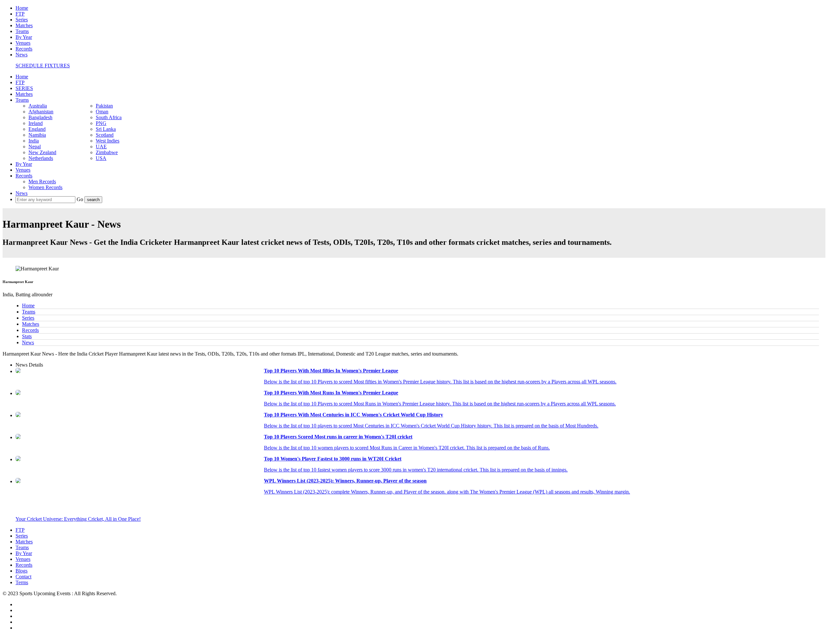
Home (22, 8)
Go (80, 199)
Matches (24, 25)
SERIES (24, 88)
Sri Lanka (106, 129)
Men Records (42, 181)
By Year (24, 37)
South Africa (109, 117)
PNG (101, 123)
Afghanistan (40, 111)
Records (24, 48)
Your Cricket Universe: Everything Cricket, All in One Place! (78, 519)
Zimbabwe (107, 152)
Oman (102, 111)
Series (22, 19)
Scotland (105, 135)
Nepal (34, 146)
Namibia (37, 135)
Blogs (21, 571)
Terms (22, 582)
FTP (20, 14)
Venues (23, 43)
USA (101, 158)
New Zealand (42, 152)
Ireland (35, 123)
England (37, 129)
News (21, 54)
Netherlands (40, 158)
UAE (101, 146)
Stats (27, 336)
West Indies (107, 140)
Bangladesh (40, 117)
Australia (37, 105)
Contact (23, 576)
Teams (22, 31)
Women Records (45, 187)
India (33, 140)
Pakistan (104, 105)
